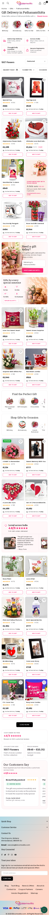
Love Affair (30, 579)
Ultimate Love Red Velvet (36, 141)
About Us (40, 885)
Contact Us (11, 889)
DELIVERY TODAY (9, 70)
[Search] (7, 3)
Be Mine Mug (8, 661)
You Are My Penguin (10, 223)
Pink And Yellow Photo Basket (13, 620)
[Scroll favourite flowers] (42, 403)
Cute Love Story (32, 661)
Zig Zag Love (31, 100)
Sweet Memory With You (36, 461)
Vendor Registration (19, 893)
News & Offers (28, 885)
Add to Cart (13, 113)
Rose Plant (7, 579)
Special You (7, 100)
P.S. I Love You (8, 702)
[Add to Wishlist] (21, 80)
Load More (24, 724)
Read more (42, 16)
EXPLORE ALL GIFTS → (11, 300)
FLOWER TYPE (27, 70)
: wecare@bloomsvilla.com (18, 845)
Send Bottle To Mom (11, 182)
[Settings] (40, 3)
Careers (39, 889)
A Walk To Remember (11, 461)
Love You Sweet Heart (11, 330)
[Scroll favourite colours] (42, 427)
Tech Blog (15, 885)
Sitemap (34, 893)
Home (4, 8)
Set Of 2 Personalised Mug (36, 503)
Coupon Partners (25, 889)
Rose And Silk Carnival (35, 223)
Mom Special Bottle (34, 620)
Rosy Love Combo (33, 702)
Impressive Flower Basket (13, 141)
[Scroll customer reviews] (44, 543)
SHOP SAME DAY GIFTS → (32, 270)
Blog (6, 885)
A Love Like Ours (9, 503)
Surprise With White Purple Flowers (13, 372)
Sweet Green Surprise (35, 330)
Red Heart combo (33, 372)
